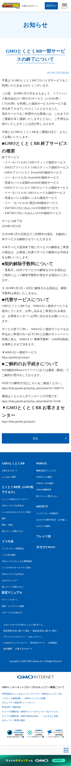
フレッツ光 (43, 536)
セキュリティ (34, 636)
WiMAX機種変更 (43, 489)
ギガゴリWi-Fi (45, 547)
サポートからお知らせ (12, 612)
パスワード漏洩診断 (11, 698)
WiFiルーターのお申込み (13, 505)
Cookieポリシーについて (15, 642)
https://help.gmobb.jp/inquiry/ (19, 421)
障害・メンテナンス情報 (13, 606)
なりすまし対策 (50, 716)
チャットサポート (10, 600)
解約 (4, 518)
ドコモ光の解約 (9, 555)
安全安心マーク (37, 642)
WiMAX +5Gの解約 (45, 483)
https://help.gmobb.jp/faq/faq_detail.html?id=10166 (31, 401)
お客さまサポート (10, 470)
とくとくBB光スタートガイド (15, 499)
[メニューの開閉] (64, 6)
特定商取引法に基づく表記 (16, 631)
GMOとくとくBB (13, 463)
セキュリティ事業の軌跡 (13, 720)
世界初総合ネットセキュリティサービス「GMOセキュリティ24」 (33, 694)
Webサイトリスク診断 (35, 698)
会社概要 (7, 648)
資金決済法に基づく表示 (45, 631)
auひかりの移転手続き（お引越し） (52, 520)
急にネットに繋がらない (13, 531)
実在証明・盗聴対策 (11, 707)
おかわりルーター (10, 580)
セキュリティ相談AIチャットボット (18, 702)
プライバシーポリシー (14, 636)
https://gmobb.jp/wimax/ (16, 357)
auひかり (42, 506)
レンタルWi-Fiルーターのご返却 (16, 512)
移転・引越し (8, 525)
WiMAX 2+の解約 (44, 477)
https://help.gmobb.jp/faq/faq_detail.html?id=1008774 (33, 388)
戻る (35, 438)
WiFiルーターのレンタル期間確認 (17, 561)
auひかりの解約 (43, 526)
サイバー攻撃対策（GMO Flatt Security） (21, 716)
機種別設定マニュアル (46, 470)
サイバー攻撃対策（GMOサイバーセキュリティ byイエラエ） (31, 711)
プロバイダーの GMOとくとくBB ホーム (23, 625)
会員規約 (52, 642)
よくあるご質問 (9, 477)
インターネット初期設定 (13, 548)
